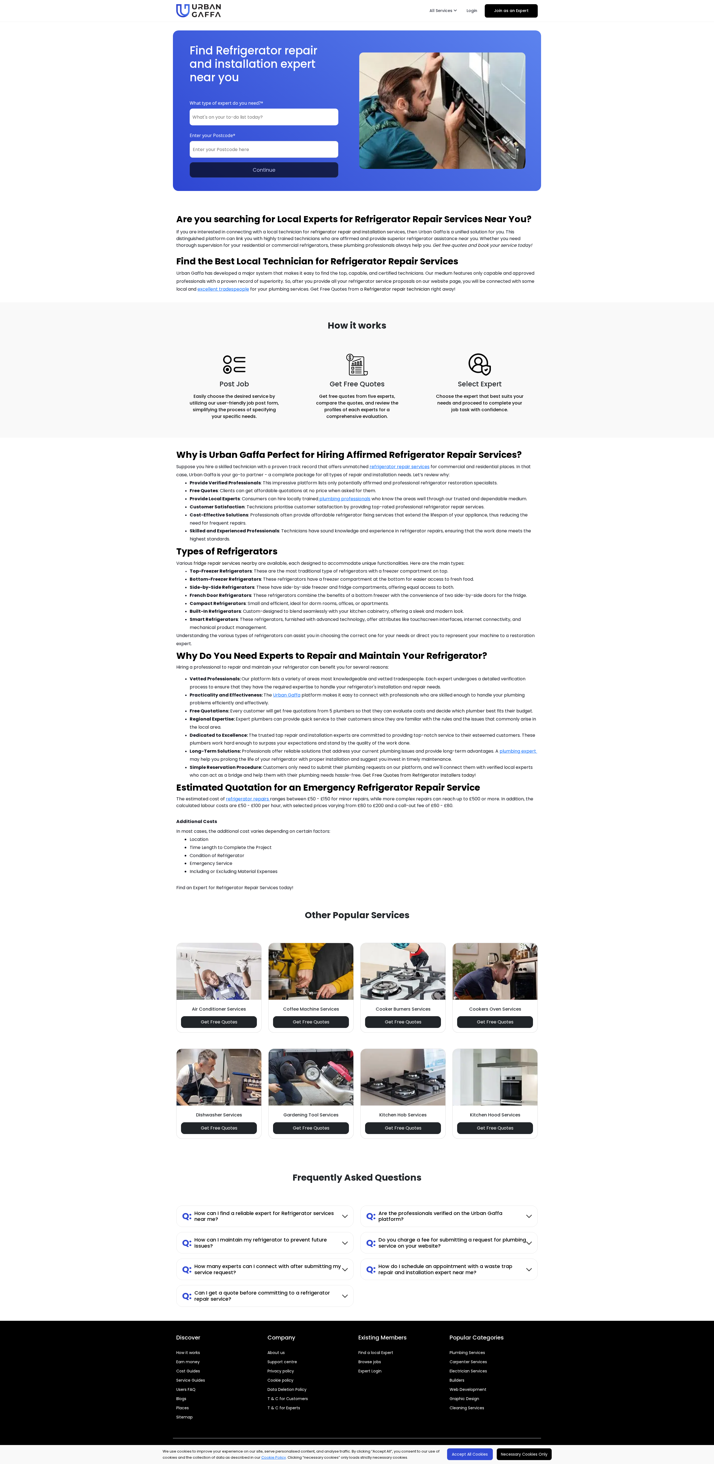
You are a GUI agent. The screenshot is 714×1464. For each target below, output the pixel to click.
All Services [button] (442, 10)
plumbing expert (518, 751)
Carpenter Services (468, 1362)
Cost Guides (188, 1371)
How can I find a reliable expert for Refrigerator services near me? (258, 1216)
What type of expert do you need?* (226, 103)
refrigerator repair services (400, 466)
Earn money (188, 1362)
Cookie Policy (273, 1457)
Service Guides (190, 1380)
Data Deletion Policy (287, 1389)
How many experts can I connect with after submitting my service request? (261, 1269)
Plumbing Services (467, 1352)
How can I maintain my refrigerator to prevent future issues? (254, 1242)
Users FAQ (186, 1389)
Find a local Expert (375, 1352)
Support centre (282, 1362)
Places (182, 1408)
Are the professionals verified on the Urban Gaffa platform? (434, 1216)
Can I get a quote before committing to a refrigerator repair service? (256, 1295)
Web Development (468, 1389)
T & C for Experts (283, 1408)
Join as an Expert (511, 10)
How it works (188, 1352)
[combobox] (264, 117)
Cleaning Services (467, 1408)
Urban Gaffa (286, 695)
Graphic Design (464, 1398)
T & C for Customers (287, 1398)
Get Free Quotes (219, 1022)
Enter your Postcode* (212, 135)
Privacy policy (280, 1371)
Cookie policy (280, 1380)
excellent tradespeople (223, 289)
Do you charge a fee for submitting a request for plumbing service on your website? (446, 1242)
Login (472, 10)
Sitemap (184, 1417)
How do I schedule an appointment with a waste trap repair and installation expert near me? (439, 1269)
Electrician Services (468, 1371)
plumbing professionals (344, 499)
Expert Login (370, 1371)
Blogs (181, 1398)
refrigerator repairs (248, 799)
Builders (457, 1380)
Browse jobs (369, 1362)
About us (276, 1352)
